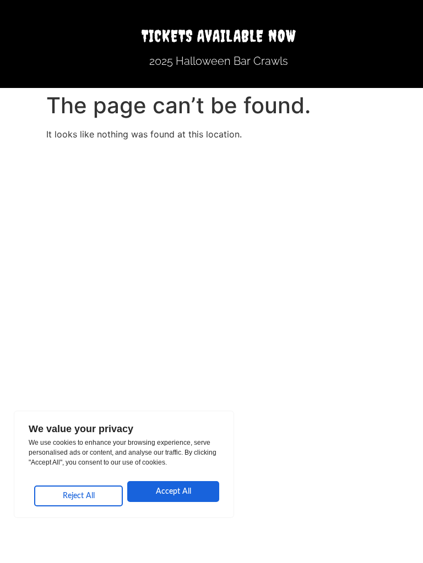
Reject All (79, 496)
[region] (124, 464)
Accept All (173, 491)
